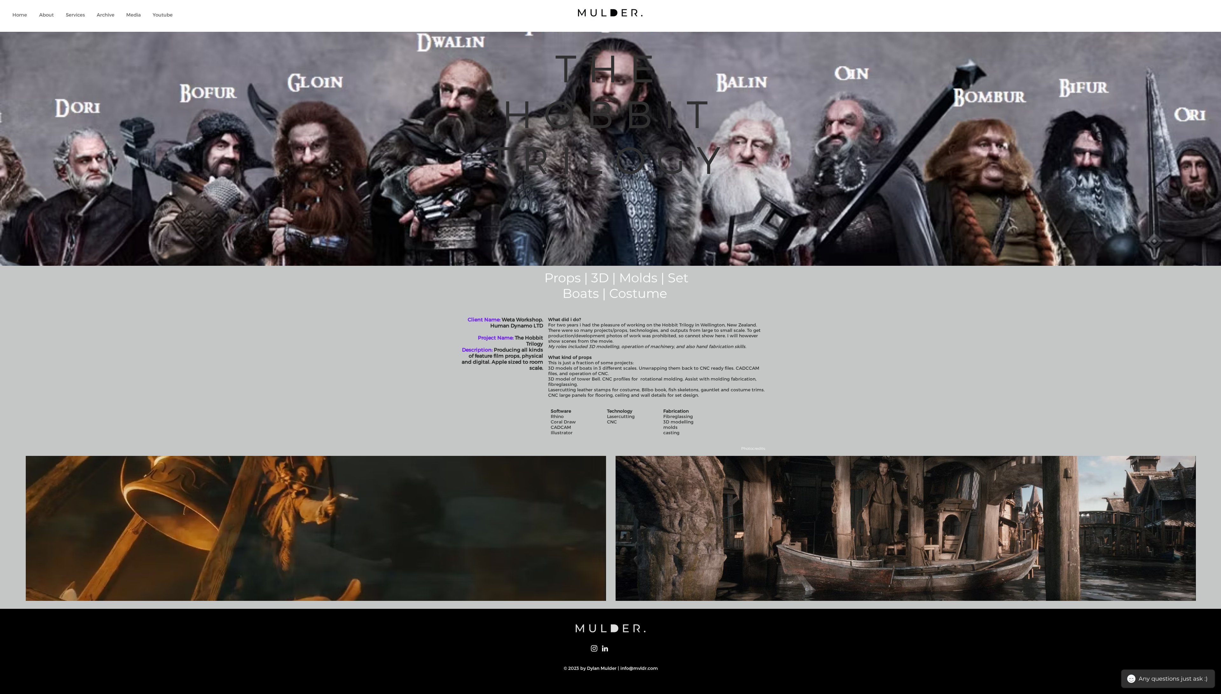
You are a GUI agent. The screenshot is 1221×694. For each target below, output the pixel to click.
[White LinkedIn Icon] (605, 648)
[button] (75, 15)
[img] (316, 528)
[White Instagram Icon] (594, 648)
